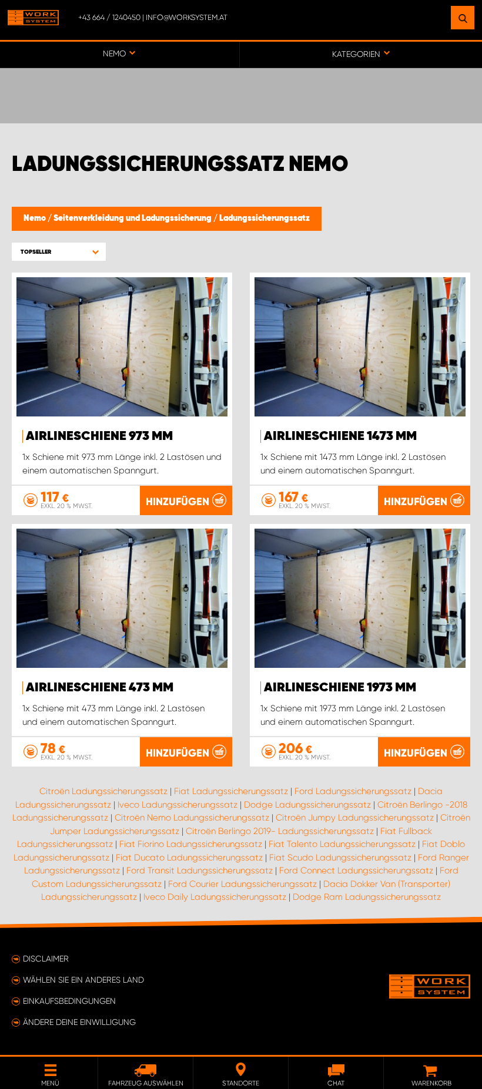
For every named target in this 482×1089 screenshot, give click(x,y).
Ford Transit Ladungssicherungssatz (199, 870)
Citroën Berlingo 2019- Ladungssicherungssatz (280, 831)
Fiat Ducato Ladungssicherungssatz (189, 857)
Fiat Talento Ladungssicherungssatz (342, 844)
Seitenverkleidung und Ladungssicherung (133, 218)
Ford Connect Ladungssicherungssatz (356, 870)
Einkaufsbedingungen (69, 1001)
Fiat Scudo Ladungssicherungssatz (340, 857)
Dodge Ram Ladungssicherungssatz (367, 897)
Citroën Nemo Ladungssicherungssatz (192, 817)
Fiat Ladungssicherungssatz (231, 791)
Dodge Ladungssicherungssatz (307, 804)
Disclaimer (46, 958)
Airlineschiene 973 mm (99, 436)
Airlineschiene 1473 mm (340, 436)
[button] (59, 252)
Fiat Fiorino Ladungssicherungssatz (190, 844)
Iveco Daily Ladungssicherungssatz (214, 897)
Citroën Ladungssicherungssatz (103, 791)
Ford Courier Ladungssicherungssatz (242, 884)
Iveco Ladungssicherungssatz (177, 804)
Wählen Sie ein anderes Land (83, 979)
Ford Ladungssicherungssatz (352, 791)
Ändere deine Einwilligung (79, 1022)
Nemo (36, 218)
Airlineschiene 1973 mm (340, 687)
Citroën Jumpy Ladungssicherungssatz (355, 817)
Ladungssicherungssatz (264, 218)
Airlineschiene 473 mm (99, 687)
